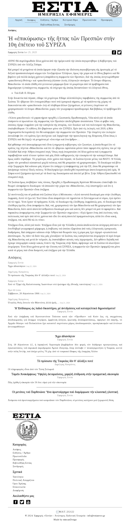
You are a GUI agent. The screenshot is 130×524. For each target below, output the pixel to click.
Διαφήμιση (18, 490)
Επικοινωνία (19, 487)
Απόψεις (31, 20)
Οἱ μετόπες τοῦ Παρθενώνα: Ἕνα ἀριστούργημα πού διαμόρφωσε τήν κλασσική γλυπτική (65, 392)
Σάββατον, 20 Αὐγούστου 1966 (23, 293)
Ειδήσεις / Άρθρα (49, 20)
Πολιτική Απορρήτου (23, 480)
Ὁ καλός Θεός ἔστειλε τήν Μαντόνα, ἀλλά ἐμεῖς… (33, 302)
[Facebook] (114, 52)
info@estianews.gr (96, 515)
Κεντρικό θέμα (70, 20)
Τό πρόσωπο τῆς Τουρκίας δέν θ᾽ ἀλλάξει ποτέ (31, 275)
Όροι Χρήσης (19, 483)
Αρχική (18, 20)
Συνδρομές (69, 24)
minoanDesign (70, 519)
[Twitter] (119, 52)
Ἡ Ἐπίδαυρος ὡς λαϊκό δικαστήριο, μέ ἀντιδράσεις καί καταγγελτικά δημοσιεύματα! (65, 308)
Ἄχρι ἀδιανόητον (17, 266)
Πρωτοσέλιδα (89, 20)
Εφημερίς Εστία (15, 52)
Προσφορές (107, 20)
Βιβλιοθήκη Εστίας (50, 24)
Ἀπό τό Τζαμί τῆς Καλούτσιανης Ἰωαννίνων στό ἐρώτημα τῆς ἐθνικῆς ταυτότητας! (49, 284)
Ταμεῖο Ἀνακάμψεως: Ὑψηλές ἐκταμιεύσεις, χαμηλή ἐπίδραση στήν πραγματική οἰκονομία (65, 374)
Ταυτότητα (18, 477)
